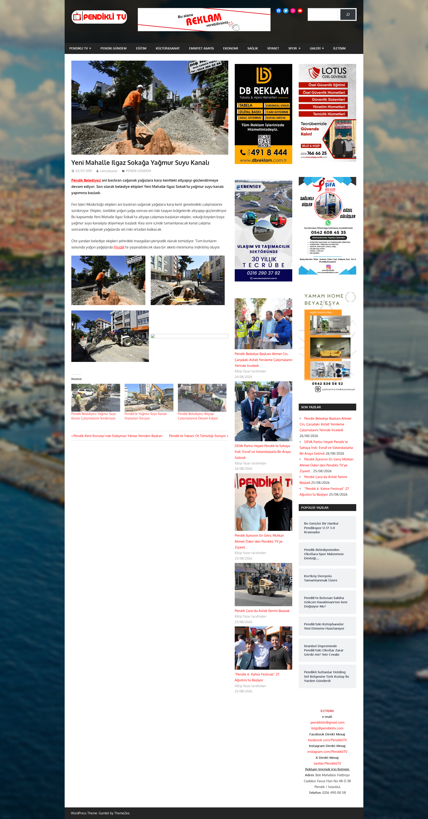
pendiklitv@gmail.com (327, 722)
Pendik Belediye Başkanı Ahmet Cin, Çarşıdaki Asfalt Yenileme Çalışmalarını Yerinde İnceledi (263, 360)
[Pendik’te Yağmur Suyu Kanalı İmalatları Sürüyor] (149, 398)
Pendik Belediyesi (86, 180)
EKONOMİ (230, 48)
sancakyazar (109, 171)
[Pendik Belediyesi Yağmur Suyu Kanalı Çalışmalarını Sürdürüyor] (95, 398)
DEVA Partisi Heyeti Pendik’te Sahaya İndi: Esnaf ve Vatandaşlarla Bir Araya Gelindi (263, 452)
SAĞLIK (252, 48)
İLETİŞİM (339, 48)
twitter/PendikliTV (327, 763)
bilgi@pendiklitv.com (327, 728)
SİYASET (273, 48)
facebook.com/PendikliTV (327, 740)
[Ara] (348, 14)
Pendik (119, 247)
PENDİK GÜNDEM (114, 48)
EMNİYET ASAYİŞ (201, 48)
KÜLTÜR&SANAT (168, 48)
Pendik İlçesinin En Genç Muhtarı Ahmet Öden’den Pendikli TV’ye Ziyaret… (259, 541)
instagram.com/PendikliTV (327, 751)
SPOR (292, 48)
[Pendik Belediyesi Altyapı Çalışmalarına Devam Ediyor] (202, 398)
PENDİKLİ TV (78, 48)
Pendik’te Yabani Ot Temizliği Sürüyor (197, 436)
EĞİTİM (141, 48)
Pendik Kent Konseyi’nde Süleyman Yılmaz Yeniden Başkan (117, 436)
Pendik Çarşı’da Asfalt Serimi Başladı (262, 611)
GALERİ (315, 48)
